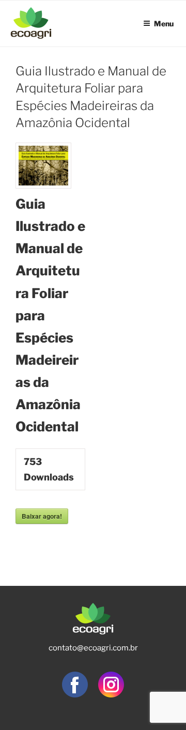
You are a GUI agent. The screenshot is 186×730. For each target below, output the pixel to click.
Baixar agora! (42, 516)
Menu (164, 22)
